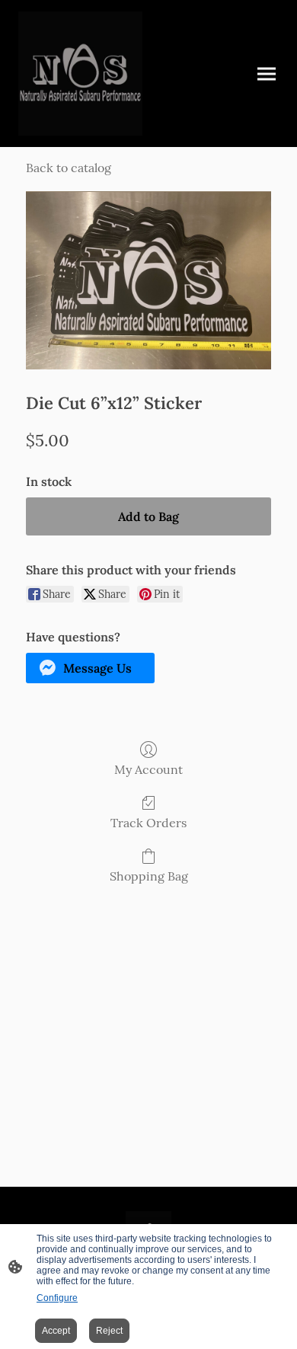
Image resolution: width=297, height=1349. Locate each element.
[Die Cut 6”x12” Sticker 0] (148, 280)
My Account (148, 769)
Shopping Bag (149, 876)
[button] (90, 668)
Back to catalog (68, 167)
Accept (56, 1330)
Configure (57, 1298)
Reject (109, 1330)
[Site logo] (80, 73)
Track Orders (148, 822)
